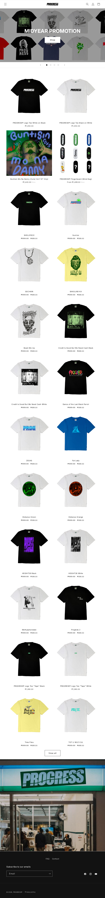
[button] (5, 4)
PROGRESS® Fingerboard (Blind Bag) (76, 179)
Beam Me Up (29, 348)
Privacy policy (30, 892)
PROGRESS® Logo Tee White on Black (29, 123)
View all (53, 753)
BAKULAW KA (76, 291)
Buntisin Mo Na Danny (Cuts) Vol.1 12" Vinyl (29, 179)
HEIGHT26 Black (29, 573)
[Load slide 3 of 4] (54, 65)
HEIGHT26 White (76, 573)
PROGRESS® (17, 892)
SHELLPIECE (29, 235)
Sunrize (75, 235)
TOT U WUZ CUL (76, 742)
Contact (55, 859)
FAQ (48, 859)
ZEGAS (29, 461)
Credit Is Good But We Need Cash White (29, 404)
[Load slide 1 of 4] (47, 65)
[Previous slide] (40, 65)
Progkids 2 (75, 630)
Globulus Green (29, 517)
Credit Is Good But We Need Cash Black (75, 348)
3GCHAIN (29, 291)
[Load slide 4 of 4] (58, 65)
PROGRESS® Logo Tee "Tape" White (75, 686)
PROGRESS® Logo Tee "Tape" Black (29, 686)
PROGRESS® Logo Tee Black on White (75, 123)
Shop (52, 40)
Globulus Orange (76, 517)
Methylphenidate (29, 630)
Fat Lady (76, 461)
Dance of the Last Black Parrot (76, 404)
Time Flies (29, 742)
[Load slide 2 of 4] (50, 65)
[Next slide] (64, 65)
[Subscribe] (49, 874)
